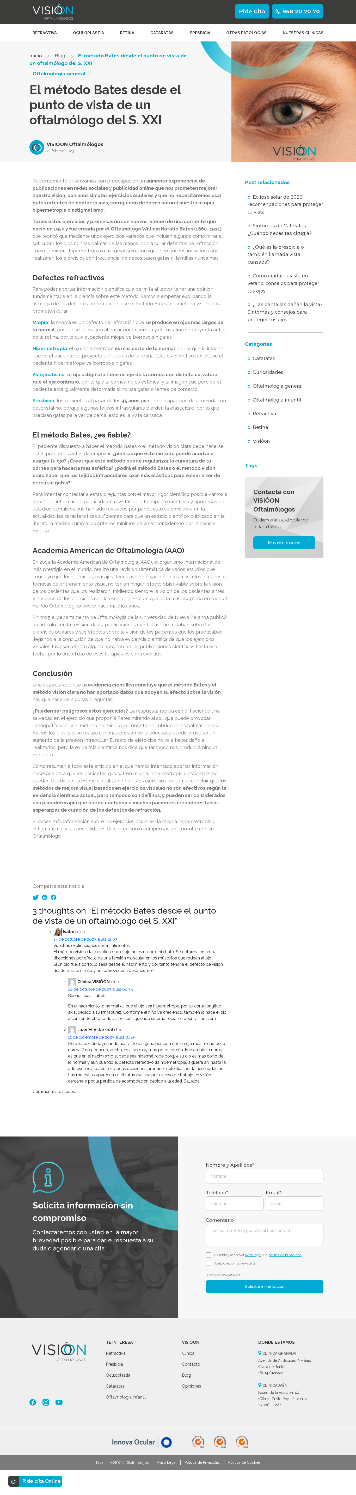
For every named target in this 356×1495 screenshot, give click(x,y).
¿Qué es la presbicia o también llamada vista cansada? (276, 254)
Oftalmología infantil (277, 400)
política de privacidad (285, 1255)
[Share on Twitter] (36, 897)
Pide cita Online (41, 1481)
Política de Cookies (244, 1462)
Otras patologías (246, 33)
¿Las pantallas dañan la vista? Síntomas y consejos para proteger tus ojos (285, 312)
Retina (127, 33)
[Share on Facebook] (53, 897)
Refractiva (45, 33)
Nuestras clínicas (303, 33)
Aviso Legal (166, 1462)
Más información (284, 542)
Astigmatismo (49, 374)
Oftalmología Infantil (126, 1397)
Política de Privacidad (202, 1462)
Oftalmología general (278, 386)
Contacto (191, 1364)
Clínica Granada (279, 1353)
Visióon (261, 441)
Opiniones (191, 1386)
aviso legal (253, 1255)
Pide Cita (252, 11)
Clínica (188, 1353)
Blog (60, 56)
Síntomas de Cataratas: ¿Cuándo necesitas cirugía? (280, 229)
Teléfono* (217, 1193)
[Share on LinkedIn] (44, 897)
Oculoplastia (88, 33)
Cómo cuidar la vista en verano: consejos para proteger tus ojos (283, 283)
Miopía (40, 322)
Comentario (220, 1220)
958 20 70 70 (301, 11)
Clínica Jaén (274, 1385)
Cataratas (162, 33)
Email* (273, 1193)
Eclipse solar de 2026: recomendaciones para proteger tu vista (285, 204)
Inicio (35, 56)
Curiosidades (268, 372)
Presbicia (200, 33)
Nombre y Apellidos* (230, 1165)
